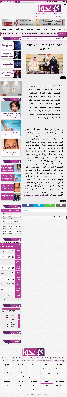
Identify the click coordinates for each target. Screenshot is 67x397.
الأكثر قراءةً (14, 162)
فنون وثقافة (19, 29)
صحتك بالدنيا (20, 369)
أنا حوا (58, 38)
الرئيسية (60, 365)
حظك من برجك (7, 377)
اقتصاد (7, 369)
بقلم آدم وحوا (60, 381)
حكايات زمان (33, 381)
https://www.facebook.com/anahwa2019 (32, 195)
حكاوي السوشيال (46, 373)
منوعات (20, 373)
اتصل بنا (46, 385)
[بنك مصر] (33, 22)
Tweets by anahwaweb (14, 344)
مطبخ (38, 29)
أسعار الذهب (13, 240)
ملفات (33, 373)
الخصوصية (59, 385)
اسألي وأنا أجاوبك (20, 377)
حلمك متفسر (33, 377)
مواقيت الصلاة (13, 306)
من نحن (20, 381)
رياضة (10, 29)
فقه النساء (46, 377)
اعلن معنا (7, 381)
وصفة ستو (7, 373)
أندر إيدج (59, 373)
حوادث (54, 29)
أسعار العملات (13, 207)
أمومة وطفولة (59, 377)
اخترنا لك (15, 99)
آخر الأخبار (15, 39)
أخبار (60, 29)
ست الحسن (30, 29)
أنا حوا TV (46, 29)
